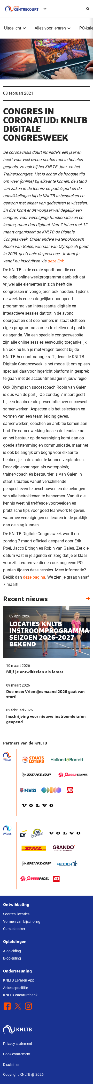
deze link (56, 261)
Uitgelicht (12, 28)
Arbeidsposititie (15, 988)
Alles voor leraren (50, 28)
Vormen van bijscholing (21, 921)
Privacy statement (17, 1044)
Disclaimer (11, 1065)
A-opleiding (12, 951)
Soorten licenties (16, 914)
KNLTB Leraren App (18, 980)
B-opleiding (12, 958)
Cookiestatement (16, 1054)
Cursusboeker (14, 929)
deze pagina (34, 577)
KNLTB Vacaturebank (20, 995)
